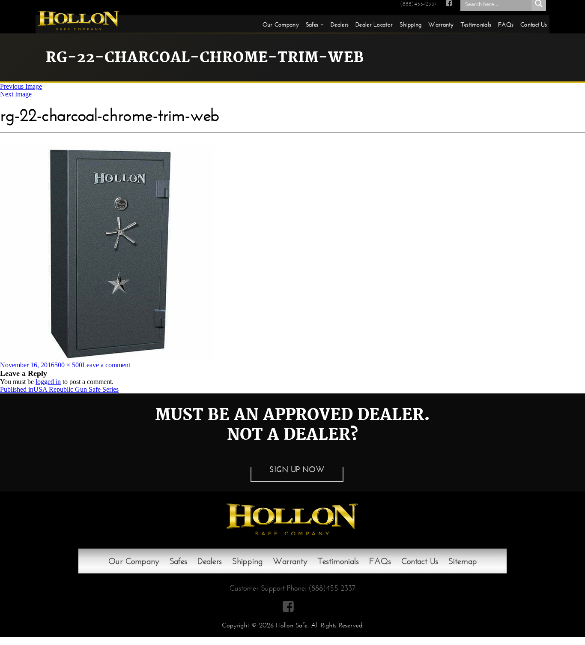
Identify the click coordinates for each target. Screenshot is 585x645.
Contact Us (533, 24)
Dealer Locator (374, 24)
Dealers (340, 24)
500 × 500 (68, 365)
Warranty (441, 24)
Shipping (410, 24)
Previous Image (21, 86)
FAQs (505, 24)
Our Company (281, 24)
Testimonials (476, 24)
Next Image (16, 94)
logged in (48, 381)
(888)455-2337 (418, 3)
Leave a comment (106, 365)
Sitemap (462, 561)
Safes (312, 24)
